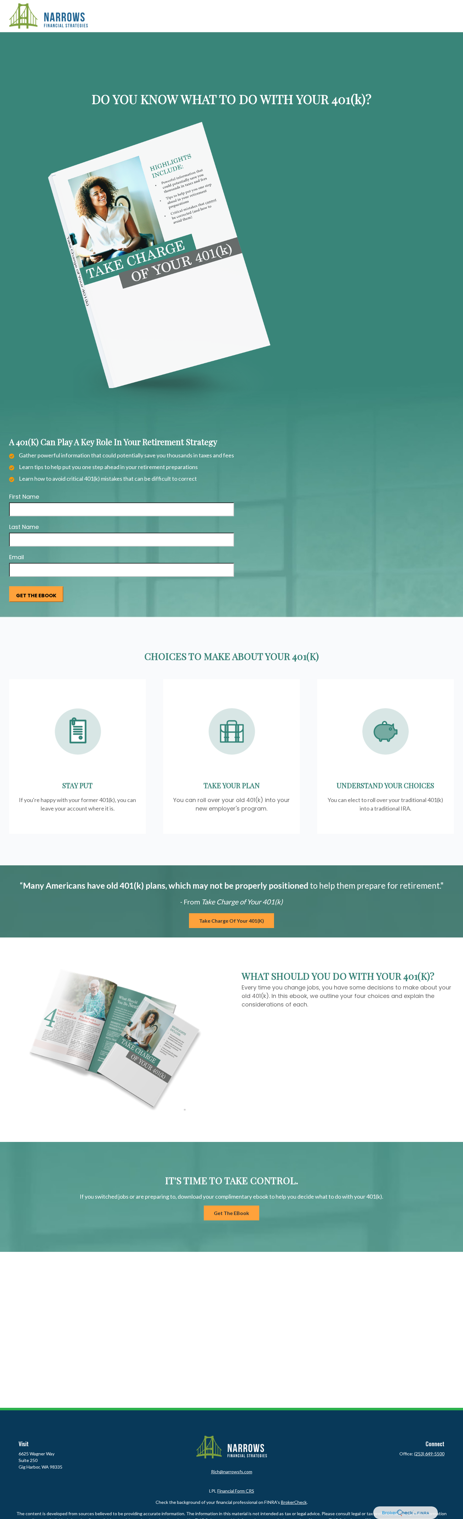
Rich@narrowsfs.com (231, 1471)
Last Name (24, 527)
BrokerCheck (294, 1502)
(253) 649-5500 (429, 1453)
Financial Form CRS (235, 1490)
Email (16, 557)
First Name (24, 497)
